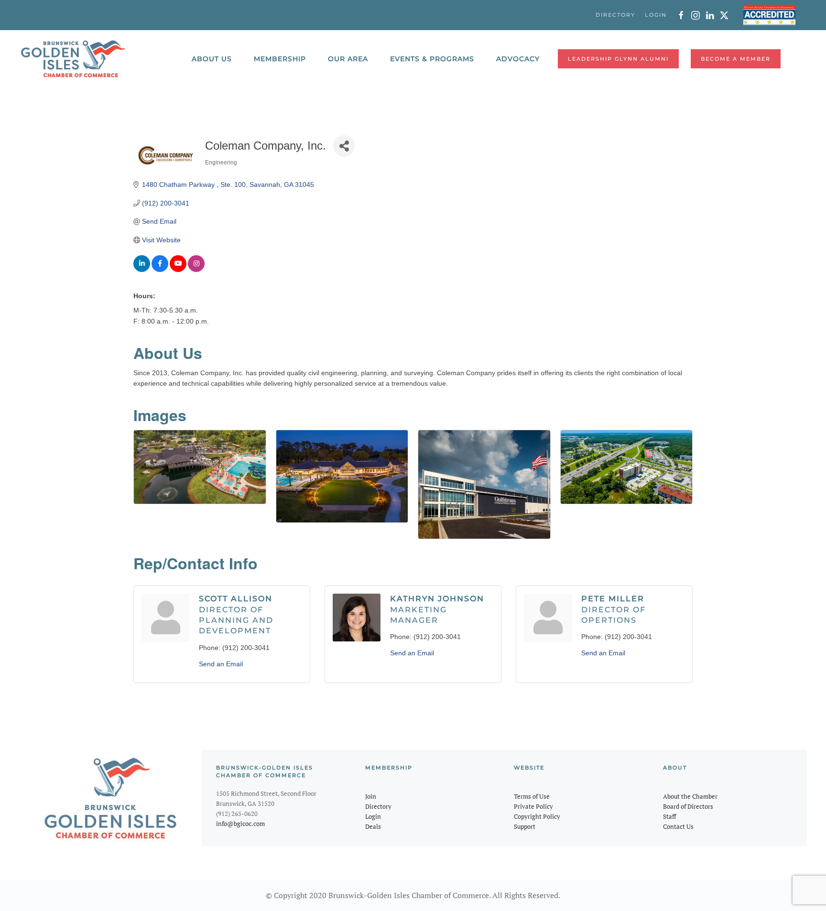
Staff (669, 816)
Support (524, 826)
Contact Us (678, 826)
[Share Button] (344, 146)
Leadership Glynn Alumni (618, 58)
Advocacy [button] (518, 58)
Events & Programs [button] (432, 58)
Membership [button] (280, 58)
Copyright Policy (537, 816)
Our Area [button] (348, 58)
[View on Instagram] (196, 269)
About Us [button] (212, 58)
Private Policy (533, 806)
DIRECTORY (615, 14)
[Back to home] (73, 59)
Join (370, 796)
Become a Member (736, 58)
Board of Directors (688, 806)
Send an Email (221, 664)
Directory (378, 806)
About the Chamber (690, 796)
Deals (373, 826)
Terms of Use (532, 796)
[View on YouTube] (178, 269)
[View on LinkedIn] (141, 269)
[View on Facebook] (160, 269)
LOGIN (656, 14)
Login (373, 816)
